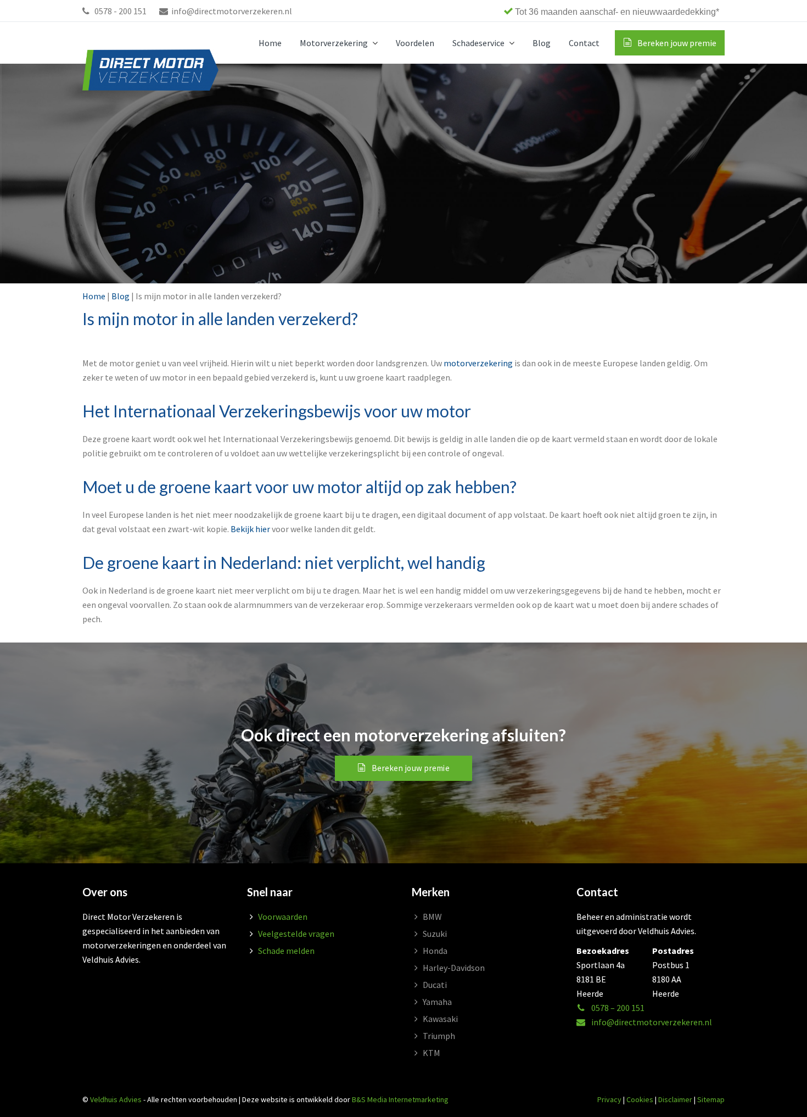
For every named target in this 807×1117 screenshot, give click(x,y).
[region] (568, 11)
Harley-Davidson (454, 967)
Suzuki (435, 933)
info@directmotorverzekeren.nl (231, 10)
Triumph (439, 1035)
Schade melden (286, 950)
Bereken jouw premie (411, 768)
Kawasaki (440, 1018)
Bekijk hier (250, 528)
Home (93, 296)
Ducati (435, 984)
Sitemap (711, 1099)
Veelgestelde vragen (296, 933)
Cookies (639, 1099)
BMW (432, 916)
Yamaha (437, 1001)
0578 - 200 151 (120, 10)
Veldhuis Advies (116, 1099)
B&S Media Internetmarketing (400, 1099)
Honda (435, 950)
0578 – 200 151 (617, 1007)
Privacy (609, 1099)
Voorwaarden (282, 916)
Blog (120, 296)
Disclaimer (675, 1099)
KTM (431, 1052)
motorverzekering (478, 363)
